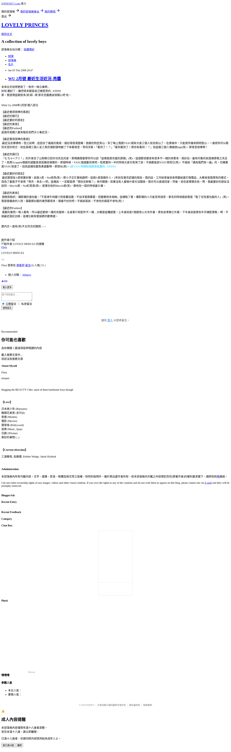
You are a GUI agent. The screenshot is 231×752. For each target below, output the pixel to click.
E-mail (208, 482)
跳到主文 (6, 34)
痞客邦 (20, 265)
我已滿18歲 (8, 745)
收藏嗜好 (29, 49)
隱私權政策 (134, 705)
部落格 (12, 60)
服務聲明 (147, 705)
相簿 (11, 56)
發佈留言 (7, 308)
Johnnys (26, 274)
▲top (4, 280)
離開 (19, 745)
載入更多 (7, 287)
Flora (4, 247)
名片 (11, 64)
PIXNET (90, 705)
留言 (28, 265)
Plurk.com (31, 672)
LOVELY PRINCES (24, 25)
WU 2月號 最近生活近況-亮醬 (34, 79)
